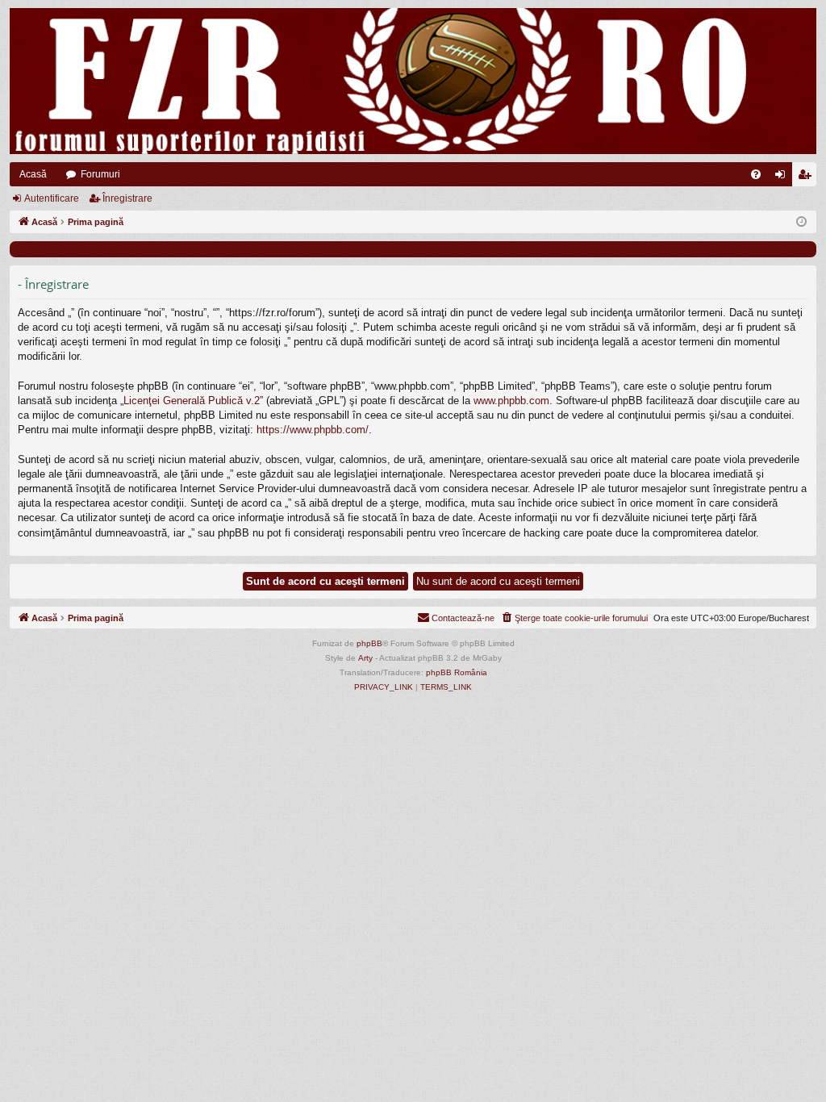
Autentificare (51, 198)
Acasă (33, 174)
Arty (365, 657)
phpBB (369, 643)
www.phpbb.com (511, 400)
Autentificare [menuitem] (783, 177)
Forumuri (100, 174)
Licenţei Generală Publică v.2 (191, 400)
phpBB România (456, 672)
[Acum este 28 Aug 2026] (801, 222)
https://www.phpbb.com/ (313, 430)
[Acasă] (413, 81)
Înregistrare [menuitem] (807, 177)
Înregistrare (127, 198)
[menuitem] (756, 174)
